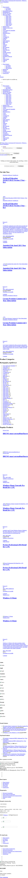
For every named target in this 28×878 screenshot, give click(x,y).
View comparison (4, 877)
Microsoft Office (6, 14)
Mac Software (6, 47)
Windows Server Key (8, 27)
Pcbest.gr (5, 815)
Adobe (4, 29)
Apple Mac (5, 367)
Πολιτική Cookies (7, 797)
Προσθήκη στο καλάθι (8, 238)
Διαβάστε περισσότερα (8, 478)
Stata (4, 57)
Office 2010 (8, 16)
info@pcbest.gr (3, 806)
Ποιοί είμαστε (6, 7)
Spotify (4, 46)
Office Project (9, 24)
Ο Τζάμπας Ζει (6, 72)
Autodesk (5, 31)
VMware (5, 60)
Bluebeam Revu (6, 33)
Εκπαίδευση (15, 175)
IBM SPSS (5, 42)
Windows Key (6, 26)
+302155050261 (3, 804)
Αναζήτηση (19, 148)
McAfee (5, 48)
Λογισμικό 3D (6, 423)
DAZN (4, 39)
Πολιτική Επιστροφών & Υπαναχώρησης (12, 795)
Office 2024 (8, 22)
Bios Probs (8, 9)
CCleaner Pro (6, 37)
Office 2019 (8, 20)
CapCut (4, 35)
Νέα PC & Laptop (7, 13)
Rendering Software (7, 56)
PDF (4, 399)
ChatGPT (5, 38)
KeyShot (5, 380)
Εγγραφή (16, 762)
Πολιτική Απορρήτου (8, 793)
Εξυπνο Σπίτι (6, 421)
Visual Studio (6, 59)
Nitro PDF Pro (6, 50)
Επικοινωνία (6, 73)
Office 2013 (8, 17)
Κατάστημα (5, 69)
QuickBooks (6, 55)
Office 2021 (8, 21)
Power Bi (5, 54)
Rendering (5, 295)
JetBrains (5, 44)
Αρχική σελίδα (3, 154)
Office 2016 (8, 18)
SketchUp (5, 410)
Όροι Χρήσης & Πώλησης (9, 794)
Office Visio (8, 25)
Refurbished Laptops (7, 11)
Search (4, 146)
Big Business (9, 68)
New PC (5, 384)
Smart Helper (9, 5)
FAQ (4, 798)
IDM (4, 43)
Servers (4, 408)
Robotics (5, 70)
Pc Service (8, 8)
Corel (4, 374)
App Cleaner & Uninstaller (9, 30)
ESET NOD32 (6, 40)
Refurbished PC (6, 12)
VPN (4, 61)
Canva (4, 34)
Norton (4, 51)
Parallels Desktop (7, 52)
